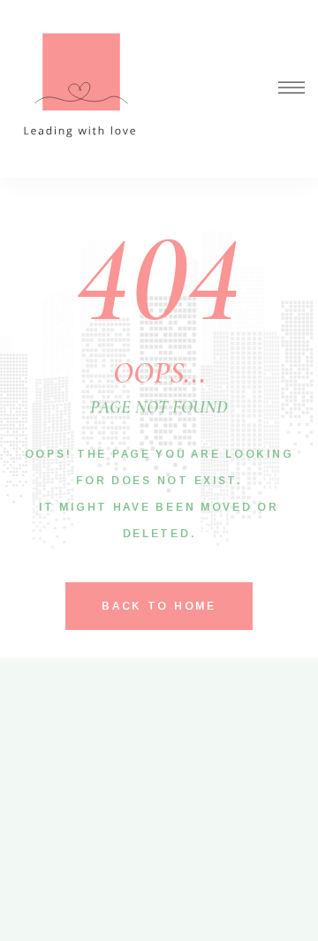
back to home (159, 606)
